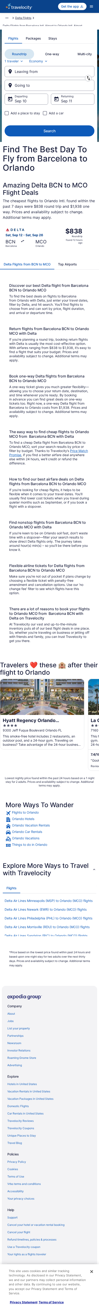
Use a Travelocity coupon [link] (23, 1247)
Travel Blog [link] (14, 1143)
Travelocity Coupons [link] (20, 1128)
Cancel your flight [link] (18, 1232)
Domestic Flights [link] (18, 1106)
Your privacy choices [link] (20, 1198)
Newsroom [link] (14, 1043)
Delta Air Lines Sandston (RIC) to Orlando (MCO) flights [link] (46, 936)
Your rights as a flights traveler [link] (26, 1254)
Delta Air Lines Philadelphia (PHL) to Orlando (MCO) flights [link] (48, 918)
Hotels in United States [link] (22, 1084)
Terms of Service (51, 1302)
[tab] (13, 38)
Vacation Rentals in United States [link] (28, 1091)
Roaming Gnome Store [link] (21, 1057)
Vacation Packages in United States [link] (30, 1098)
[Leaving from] (49, 71)
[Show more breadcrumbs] (7, 18)
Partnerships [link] (15, 1035)
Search (50, 131)
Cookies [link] (12, 1169)
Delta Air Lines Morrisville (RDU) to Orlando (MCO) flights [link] (47, 927)
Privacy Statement (24, 1302)
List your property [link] (18, 1028)
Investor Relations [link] (18, 1050)
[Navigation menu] (91, 6)
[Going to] (49, 85)
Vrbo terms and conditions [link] (24, 1184)
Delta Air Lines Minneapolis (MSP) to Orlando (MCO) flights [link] (49, 901)
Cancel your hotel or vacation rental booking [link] (35, 1224)
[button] (49, 869)
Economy (36, 61)
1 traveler (12, 61)
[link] (49, 813)
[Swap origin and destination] (88, 78)
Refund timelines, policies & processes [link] (31, 1239)
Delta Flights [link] (23, 18)
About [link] (11, 1013)
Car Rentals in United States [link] (25, 1113)
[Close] (92, 1272)
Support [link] (12, 1217)
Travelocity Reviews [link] (20, 1121)
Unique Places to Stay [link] (21, 1135)
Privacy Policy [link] (16, 1161)
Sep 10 (20, 101)
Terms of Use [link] (15, 1176)
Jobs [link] (10, 1021)
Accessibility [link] (15, 1191)
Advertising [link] (14, 1065)
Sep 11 (66, 101)
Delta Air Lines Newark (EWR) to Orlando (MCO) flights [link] (46, 909)
